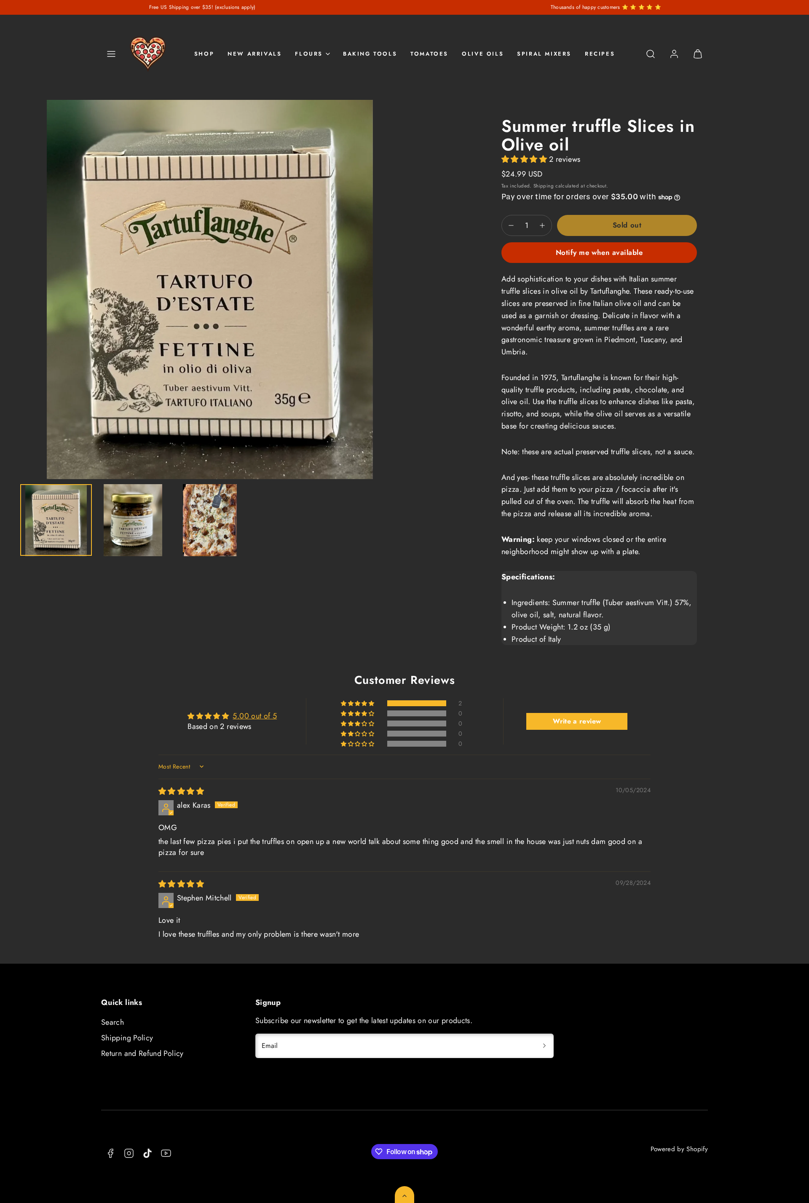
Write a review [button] (577, 721)
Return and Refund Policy (142, 1053)
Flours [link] (309, 54)
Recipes (600, 54)
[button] (111, 54)
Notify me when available (599, 252)
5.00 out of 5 (255, 715)
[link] (674, 54)
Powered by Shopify (679, 1149)
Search (112, 1022)
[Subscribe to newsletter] (544, 1046)
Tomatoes (429, 54)
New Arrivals (254, 54)
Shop (204, 54)
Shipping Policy (127, 1037)
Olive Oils (483, 54)
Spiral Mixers (544, 54)
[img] (181, 791)
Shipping (543, 185)
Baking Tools (370, 54)
